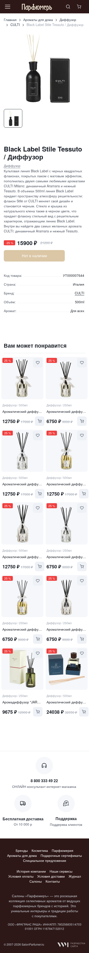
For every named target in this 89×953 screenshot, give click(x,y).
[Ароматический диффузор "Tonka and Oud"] (66, 451)
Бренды (22, 850)
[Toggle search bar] (68, 6)
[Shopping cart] (79, 6)
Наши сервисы (61, 871)
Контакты (53, 881)
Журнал (75, 876)
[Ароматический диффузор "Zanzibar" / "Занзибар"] (66, 669)
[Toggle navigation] (7, 6)
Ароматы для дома (38, 19)
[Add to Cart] (39, 421)
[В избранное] (37, 362)
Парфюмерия (62, 850)
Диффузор (68, 19)
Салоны (35, 881)
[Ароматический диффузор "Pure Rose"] (22, 378)
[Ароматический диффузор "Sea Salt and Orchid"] (22, 451)
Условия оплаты (20, 876)
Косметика (40, 850)
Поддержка (66, 818)
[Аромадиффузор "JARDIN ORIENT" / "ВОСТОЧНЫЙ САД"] (22, 669)
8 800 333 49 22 (44, 780)
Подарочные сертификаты (61, 855)
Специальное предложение (44, 860)
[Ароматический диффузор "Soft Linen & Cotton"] (22, 523)
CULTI (15, 24)
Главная (10, 19)
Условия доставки (51, 876)
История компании (31, 871)
